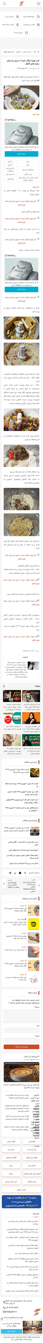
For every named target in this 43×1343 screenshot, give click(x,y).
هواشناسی (31, 1141)
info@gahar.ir (11, 1311)
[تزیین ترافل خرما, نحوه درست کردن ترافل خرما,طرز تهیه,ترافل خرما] (21, 97)
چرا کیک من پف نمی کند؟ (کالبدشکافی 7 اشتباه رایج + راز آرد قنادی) (21, 1086)
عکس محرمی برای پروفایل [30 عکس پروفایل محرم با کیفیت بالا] (23, 1260)
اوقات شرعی (11, 1141)
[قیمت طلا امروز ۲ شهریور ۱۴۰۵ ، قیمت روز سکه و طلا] (34, 772)
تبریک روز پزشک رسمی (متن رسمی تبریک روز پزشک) (23, 1222)
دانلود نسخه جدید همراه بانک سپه (26, 1253)
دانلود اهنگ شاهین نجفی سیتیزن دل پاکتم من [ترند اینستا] (22, 856)
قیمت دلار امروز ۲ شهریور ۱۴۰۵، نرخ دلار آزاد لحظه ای (21, 785)
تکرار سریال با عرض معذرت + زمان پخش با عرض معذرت (15, 923)
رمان (11, 1165)
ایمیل (37, 1036)
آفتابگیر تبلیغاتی (11, 1157)
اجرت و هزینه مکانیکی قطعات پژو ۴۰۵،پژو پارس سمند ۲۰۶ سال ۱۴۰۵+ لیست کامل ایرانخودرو (22, 1230)
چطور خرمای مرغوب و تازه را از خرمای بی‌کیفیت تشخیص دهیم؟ (16, 1128)
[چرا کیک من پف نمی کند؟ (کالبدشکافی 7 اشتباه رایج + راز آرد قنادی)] (21, 1072)
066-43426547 (12, 1307)
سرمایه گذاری (21, 154)
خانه (34, 52)
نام (38, 1026)
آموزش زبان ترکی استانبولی (32, 1174)
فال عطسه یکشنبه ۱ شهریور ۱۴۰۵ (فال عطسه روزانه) (15, 964)
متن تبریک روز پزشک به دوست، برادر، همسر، (15, 978)
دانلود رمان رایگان (32, 1157)
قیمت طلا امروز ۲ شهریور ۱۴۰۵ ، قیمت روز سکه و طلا (16, 771)
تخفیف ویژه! (11, 1331)
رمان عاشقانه (32, 1182)
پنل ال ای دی (31, 1149)
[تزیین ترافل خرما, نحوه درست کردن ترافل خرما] (21, 203)
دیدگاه (36, 1007)
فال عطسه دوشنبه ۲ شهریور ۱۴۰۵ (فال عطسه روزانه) (15, 909)
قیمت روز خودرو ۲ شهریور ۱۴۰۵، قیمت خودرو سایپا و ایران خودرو (23, 793)
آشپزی (18, 52)
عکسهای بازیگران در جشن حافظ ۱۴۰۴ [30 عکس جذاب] (22, 1276)
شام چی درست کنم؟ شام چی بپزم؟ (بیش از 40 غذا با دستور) (22, 1268)
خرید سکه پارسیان (11, 1182)
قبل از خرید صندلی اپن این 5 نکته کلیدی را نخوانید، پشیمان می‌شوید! (17, 1117)
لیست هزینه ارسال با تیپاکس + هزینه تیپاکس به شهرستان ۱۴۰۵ (22, 1238)
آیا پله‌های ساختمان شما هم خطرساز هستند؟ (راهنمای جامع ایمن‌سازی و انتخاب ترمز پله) (17, 1108)
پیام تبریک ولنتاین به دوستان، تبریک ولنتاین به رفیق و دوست (22, 1284)
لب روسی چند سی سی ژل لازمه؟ (15, 950)
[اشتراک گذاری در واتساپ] (20, 873)
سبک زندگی (26, 52)
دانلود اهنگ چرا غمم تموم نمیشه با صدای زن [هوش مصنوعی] (23, 1246)
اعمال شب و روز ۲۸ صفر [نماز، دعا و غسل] (24, 863)
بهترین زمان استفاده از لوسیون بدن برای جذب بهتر (16, 937)
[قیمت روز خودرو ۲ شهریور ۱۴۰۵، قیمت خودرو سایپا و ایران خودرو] (34, 831)
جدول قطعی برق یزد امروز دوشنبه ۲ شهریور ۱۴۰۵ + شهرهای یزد (21, 809)
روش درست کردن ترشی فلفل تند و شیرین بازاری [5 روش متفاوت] (17, 1096)
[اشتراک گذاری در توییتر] (15, 873)
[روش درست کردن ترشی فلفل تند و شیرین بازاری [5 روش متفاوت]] (34, 1098)
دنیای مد (23, 933)
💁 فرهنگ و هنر (21, 919)
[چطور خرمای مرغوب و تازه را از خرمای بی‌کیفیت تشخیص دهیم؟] (34, 1130)
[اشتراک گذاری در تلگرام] (10, 873)
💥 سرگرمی (23, 906)
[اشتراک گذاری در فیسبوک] (25, 873)
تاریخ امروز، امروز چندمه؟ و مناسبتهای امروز (23, 850)
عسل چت (11, 1149)
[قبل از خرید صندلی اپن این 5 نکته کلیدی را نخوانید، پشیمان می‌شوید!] (34, 1119)
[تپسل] (5, 120)
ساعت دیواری (21, 1190)
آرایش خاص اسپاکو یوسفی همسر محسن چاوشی (22, 1291)
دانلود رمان (32, 1165)
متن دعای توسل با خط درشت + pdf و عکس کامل (23, 843)
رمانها (11, 1174)
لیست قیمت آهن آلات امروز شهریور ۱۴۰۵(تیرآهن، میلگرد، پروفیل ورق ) (22, 801)
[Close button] (41, 1319)
